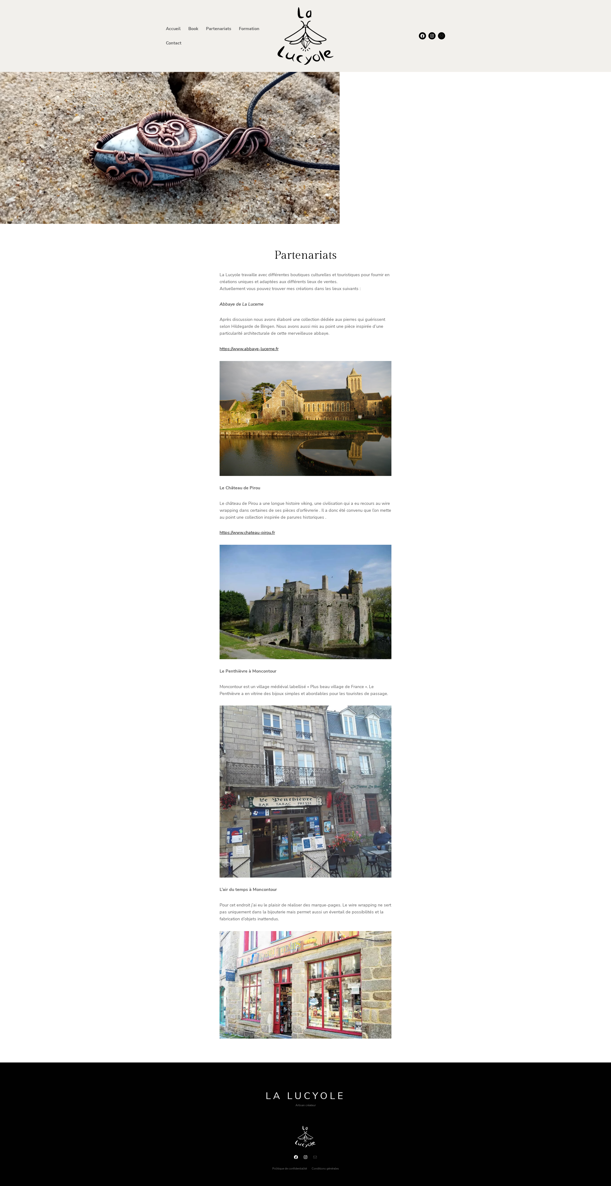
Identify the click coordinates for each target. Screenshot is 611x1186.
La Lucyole (305, 1095)
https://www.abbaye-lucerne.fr (249, 349)
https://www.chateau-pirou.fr (247, 532)
